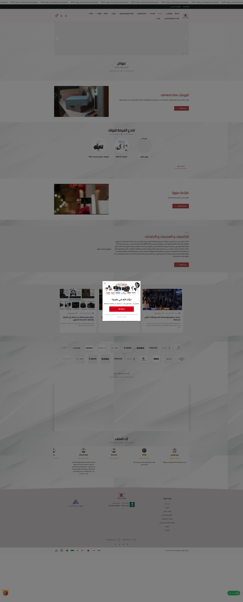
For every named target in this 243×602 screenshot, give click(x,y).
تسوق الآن (121, 309)
